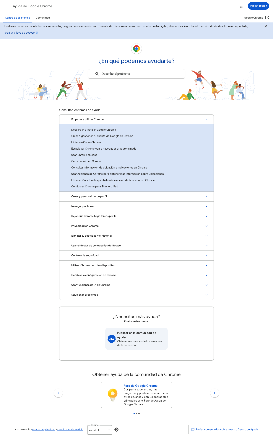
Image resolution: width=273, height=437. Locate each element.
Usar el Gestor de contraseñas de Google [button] (96, 245)
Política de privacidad (43, 429)
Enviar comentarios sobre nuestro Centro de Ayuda (226, 429)
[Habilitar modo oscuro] (116, 429)
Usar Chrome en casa (84, 155)
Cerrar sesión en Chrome (86, 161)
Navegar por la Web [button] (83, 206)
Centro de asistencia (17, 17)
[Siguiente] (214, 393)
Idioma (95, 425)
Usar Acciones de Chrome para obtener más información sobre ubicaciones (117, 174)
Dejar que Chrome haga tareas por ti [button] (93, 216)
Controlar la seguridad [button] (85, 255)
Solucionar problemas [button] (84, 294)
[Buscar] (97, 73)
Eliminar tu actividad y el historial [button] (91, 235)
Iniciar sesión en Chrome (86, 142)
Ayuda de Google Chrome (32, 6)
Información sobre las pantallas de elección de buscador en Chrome (113, 180)
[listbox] (99, 430)
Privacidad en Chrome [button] (85, 225)
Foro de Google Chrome (140, 386)
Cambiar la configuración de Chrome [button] (93, 275)
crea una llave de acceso (19, 32)
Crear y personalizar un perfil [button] (89, 196)
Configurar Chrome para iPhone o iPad (94, 186)
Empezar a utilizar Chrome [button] (87, 119)
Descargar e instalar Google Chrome (93, 129)
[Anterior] (58, 393)
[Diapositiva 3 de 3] (139, 413)
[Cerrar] (266, 26)
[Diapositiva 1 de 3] (134, 413)
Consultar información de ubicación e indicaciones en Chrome (109, 167)
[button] (6, 5)
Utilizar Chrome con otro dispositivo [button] (93, 265)
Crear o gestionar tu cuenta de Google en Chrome (102, 136)
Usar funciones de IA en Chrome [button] (90, 285)
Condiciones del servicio (70, 429)
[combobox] (136, 73)
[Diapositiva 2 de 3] (136, 413)
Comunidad (43, 17)
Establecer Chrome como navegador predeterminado (103, 148)
